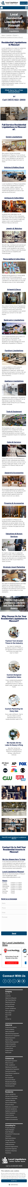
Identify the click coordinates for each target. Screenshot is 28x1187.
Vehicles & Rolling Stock (11, 1096)
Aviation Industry (9, 1029)
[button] (14, 1184)
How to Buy (8, 1012)
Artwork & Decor (9, 1104)
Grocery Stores (9, 1048)
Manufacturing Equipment (12, 1033)
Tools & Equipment (10, 1113)
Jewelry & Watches (10, 1100)
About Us (7, 993)
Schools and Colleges (10, 1083)
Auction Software (10, 1004)
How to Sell (8, 1014)
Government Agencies (11, 1148)
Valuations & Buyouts (10, 998)
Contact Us (8, 1019)
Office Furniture (9, 1062)
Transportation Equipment (12, 1069)
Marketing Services (10, 1002)
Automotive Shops (10, 1079)
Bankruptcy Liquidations (11, 1106)
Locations (9, 35)
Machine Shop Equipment (12, 1042)
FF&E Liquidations (10, 1065)
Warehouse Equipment (11, 1067)
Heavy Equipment (9, 1031)
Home (3, 35)
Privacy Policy (22, 1178)
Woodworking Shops (10, 1081)
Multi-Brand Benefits (10, 1000)
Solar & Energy (9, 1040)
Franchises (8, 1152)
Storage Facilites (9, 1140)
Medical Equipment (10, 1037)
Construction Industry (11, 1027)
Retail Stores (8, 1075)
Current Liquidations (10, 1008)
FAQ (6, 1017)
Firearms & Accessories (11, 1119)
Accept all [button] (14, 1180)
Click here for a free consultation (14, 91)
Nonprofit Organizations (11, 1146)
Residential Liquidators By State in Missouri (11, 37)
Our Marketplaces (9, 1006)
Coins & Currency (9, 1115)
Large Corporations (10, 1142)
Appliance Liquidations (11, 1111)
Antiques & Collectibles (11, 1098)
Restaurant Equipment (11, 1060)
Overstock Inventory (10, 1071)
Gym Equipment (9, 1077)
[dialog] (14, 1177)
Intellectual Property (10, 1046)
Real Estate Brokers (10, 1138)
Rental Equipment (10, 1086)
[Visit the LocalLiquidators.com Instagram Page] (9, 981)
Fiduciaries (8, 1136)
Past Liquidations (10, 1010)
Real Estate (8, 1052)
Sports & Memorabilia (10, 1102)
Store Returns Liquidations (12, 1073)
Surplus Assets (9, 1050)
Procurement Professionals (12, 1134)
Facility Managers (9, 1129)
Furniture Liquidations (11, 1109)
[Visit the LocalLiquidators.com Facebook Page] (5, 981)
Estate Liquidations (10, 1094)
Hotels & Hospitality (10, 1044)
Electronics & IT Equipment (12, 1035)
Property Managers (10, 1127)
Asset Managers (9, 1131)
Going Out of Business (11, 1150)
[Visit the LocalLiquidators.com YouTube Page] (19, 981)
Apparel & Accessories (11, 1117)
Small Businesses (9, 1144)
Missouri (15, 35)
